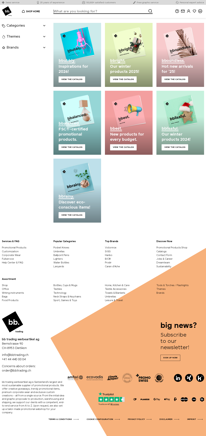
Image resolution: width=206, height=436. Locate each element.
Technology (59, 293)
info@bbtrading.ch (15, 355)
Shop (5, 285)
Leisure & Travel (114, 300)
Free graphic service (147, 3)
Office (5, 289)
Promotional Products (14, 247)
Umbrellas (58, 251)
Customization (10, 251)
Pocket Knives (61, 247)
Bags (5, 296)
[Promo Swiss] (143, 377)
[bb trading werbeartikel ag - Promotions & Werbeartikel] (7, 11)
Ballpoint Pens (61, 255)
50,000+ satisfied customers (101, 3)
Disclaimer (166, 419)
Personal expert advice (192, 3)
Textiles (57, 289)
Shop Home (33, 11)
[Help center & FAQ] (134, 399)
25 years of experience (52, 3)
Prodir (108, 262)
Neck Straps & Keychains (67, 296)
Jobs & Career (164, 259)
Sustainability (163, 266)
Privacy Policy (136, 419)
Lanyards (58, 266)
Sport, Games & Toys (65, 300)
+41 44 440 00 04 (14, 359)
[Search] (149, 10)
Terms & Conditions (60, 419)
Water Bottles (61, 262)
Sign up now (170, 358)
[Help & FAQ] (177, 11)
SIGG (108, 251)
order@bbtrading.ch (16, 370)
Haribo (108, 255)
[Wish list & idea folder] (194, 11)
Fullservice (8, 259)
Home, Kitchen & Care (117, 285)
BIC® (108, 259)
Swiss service (12, 3)
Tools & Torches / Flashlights (172, 285)
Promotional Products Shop (171, 247)
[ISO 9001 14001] (127, 377)
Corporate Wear (11, 255)
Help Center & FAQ (12, 262)
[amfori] (75, 377)
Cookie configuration (100, 419)
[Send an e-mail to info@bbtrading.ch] (183, 11)
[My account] (189, 11)
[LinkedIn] (178, 378)
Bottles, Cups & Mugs (65, 285)
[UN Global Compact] (159, 377)
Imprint (191, 419)
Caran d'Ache (112, 266)
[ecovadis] (95, 377)
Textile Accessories (115, 289)
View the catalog (77, 55)
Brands (160, 293)
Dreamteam (163, 262)
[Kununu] (200, 378)
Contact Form (164, 255)
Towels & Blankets (115, 293)
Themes (161, 289)
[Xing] (189, 378)
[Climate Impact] (113, 377)
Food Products (10, 300)
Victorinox (111, 247)
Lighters (58, 259)
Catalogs (161, 251)
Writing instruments (13, 293)
